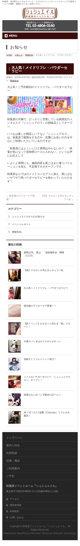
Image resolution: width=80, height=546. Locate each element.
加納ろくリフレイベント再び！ (40, 359)
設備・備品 (13, 460)
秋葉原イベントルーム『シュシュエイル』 (45, 526)
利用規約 (14, 511)
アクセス (14, 499)
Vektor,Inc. (58, 533)
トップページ (14, 437)
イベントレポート (21, 224)
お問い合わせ (17, 517)
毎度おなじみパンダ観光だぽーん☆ (42, 394)
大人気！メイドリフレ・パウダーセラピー (46, 288)
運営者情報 (15, 505)
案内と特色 (13, 445)
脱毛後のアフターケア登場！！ (40, 305)
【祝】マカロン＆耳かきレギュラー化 (43, 270)
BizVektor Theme (40, 533)
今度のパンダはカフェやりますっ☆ (42, 341)
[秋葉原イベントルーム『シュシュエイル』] (40, 16)
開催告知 (14, 81)
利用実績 (11, 453)
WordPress (23, 533)
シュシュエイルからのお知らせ (28, 216)
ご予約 (10, 476)
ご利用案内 (13, 468)
